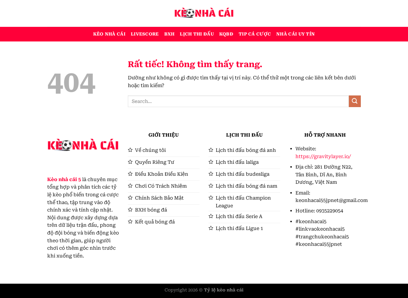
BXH (169, 34)
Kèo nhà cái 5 (64, 179)
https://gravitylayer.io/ (323, 156)
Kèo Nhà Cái (109, 34)
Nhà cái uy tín (295, 34)
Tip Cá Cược (255, 34)
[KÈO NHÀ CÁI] (204, 13)
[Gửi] (355, 101)
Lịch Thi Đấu (197, 34)
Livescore (145, 34)
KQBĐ (226, 34)
